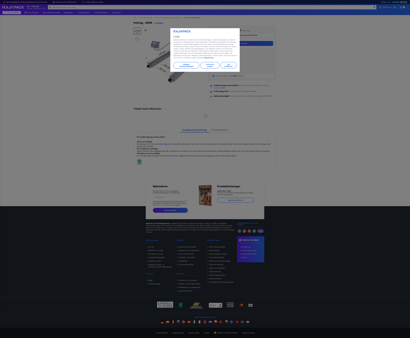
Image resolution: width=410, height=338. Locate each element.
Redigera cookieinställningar (186, 65)
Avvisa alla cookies (210, 65)
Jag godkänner (229, 65)
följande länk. (209, 58)
